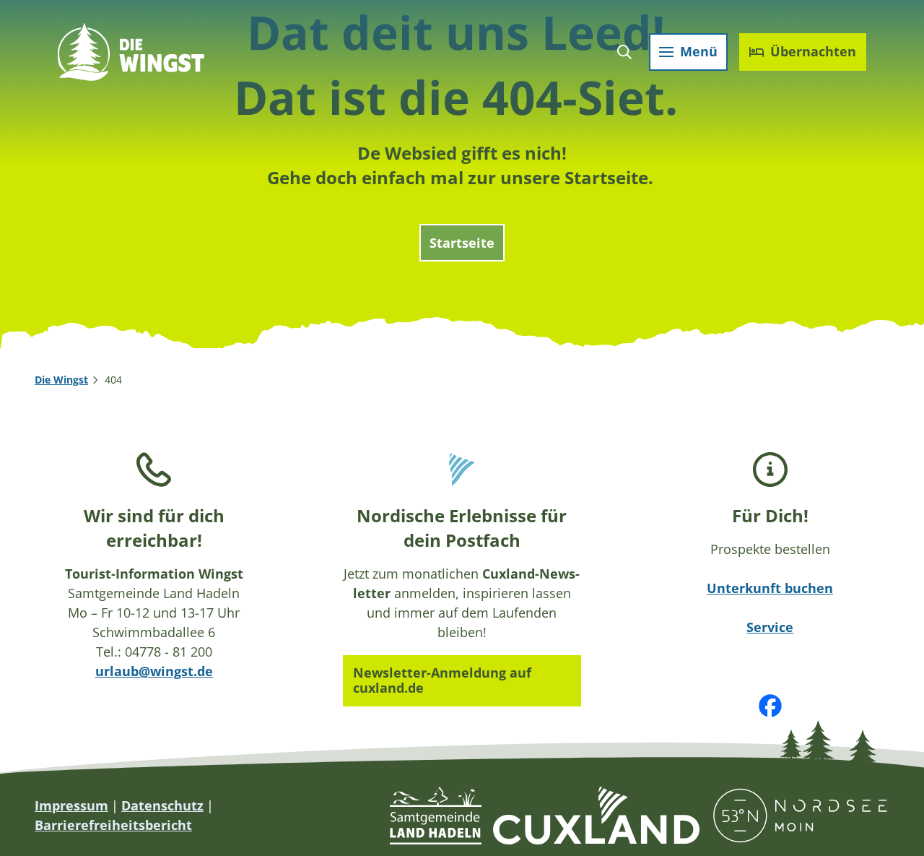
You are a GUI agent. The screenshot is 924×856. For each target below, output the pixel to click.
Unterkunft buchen (770, 588)
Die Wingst (61, 379)
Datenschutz (162, 805)
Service (769, 627)
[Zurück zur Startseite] (131, 52)
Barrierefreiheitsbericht (113, 825)
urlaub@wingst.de (154, 671)
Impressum (71, 805)
